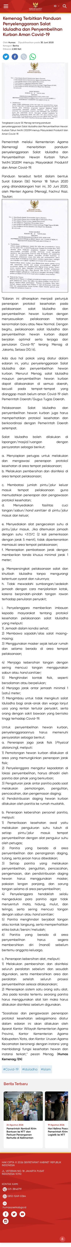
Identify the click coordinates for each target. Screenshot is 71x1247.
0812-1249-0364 (16, 1196)
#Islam (46, 1069)
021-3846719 (14, 1188)
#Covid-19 (11, 1069)
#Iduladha (29, 1069)
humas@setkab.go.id (14, 1206)
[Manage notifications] (62, 1239)
